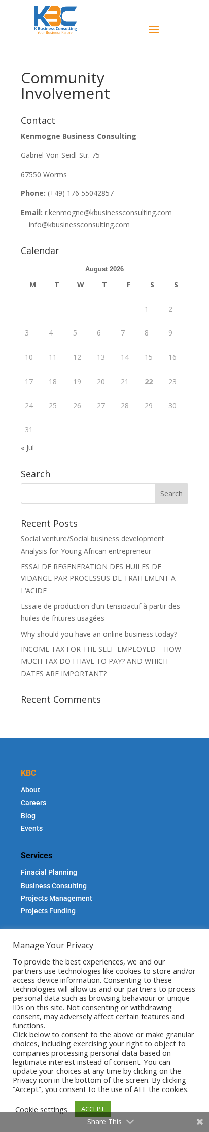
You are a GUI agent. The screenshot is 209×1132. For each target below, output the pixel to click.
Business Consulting (54, 886)
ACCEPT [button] (92, 1108)
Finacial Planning (49, 872)
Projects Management (56, 898)
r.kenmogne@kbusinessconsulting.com (108, 212)
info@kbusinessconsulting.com (79, 224)
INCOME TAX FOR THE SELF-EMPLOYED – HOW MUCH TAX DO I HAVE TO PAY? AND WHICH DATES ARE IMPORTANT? (101, 661)
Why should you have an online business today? (99, 634)
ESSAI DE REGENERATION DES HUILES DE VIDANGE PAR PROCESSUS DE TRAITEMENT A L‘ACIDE (98, 579)
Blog (28, 816)
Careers (33, 803)
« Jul (27, 447)
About (30, 790)
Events (32, 828)
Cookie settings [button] (41, 1109)
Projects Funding (48, 911)
